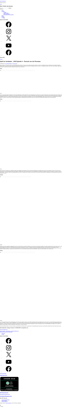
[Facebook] (8, 27)
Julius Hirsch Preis (3, 375)
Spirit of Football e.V (5, 401)
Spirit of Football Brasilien (5, 399)
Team (2, 15)
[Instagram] (8, 34)
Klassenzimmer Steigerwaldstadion (9, 14)
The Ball (5, 12)
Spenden (1, 59)
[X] (8, 41)
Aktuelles (3, 11)
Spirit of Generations (7, 13)
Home (3, 10)
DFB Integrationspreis (4, 392)
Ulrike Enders (15, 63)
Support (3, 16)
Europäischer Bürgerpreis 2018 (6, 396)
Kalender (3, 17)
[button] (31, 406)
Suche (1, 4)
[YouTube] (8, 48)
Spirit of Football (4, 400)
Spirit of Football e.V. (3, 1)
